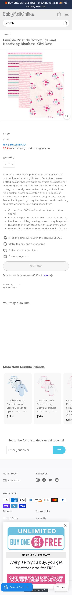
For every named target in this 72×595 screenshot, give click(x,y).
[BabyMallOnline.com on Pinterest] (57, 480)
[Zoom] (67, 116)
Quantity (8, 157)
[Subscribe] (59, 450)
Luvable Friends (32, 367)
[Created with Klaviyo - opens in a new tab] (36, 590)
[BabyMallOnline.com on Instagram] (38, 480)
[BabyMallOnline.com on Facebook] (44, 480)
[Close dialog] (65, 525)
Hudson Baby (10, 518)
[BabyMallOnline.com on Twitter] (50, 480)
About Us (41, 518)
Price (6, 133)
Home (6, 34)
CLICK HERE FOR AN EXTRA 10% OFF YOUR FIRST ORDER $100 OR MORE (36, 579)
